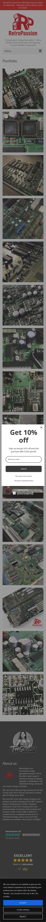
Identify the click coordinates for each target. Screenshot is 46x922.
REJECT (23, 916)
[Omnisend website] (23, 492)
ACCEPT (23, 903)
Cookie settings (23, 909)
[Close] (41, 427)
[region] (23, 900)
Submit (23, 469)
